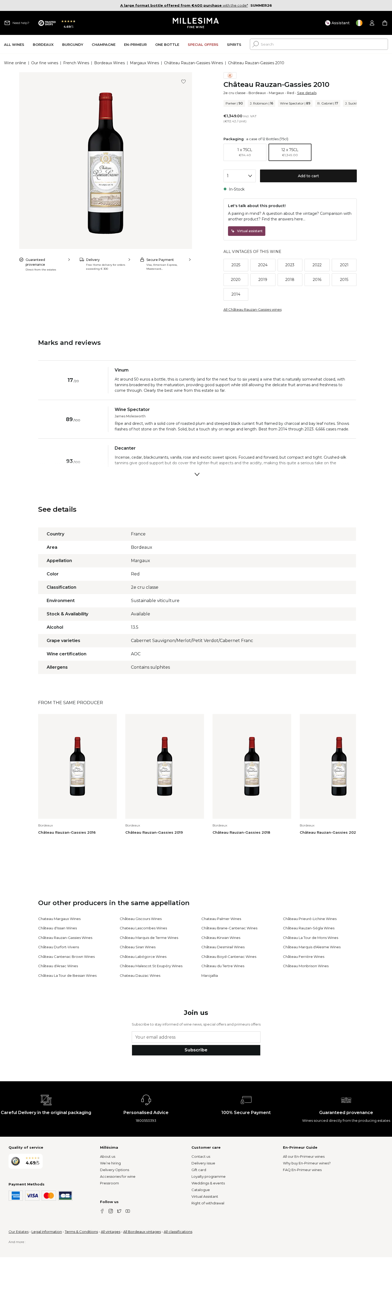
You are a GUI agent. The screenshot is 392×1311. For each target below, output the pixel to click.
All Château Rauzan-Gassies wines (252, 309)
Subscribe (196, 1049)
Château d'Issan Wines (57, 928)
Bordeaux (257, 93)
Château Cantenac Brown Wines (66, 956)
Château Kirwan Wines (220, 937)
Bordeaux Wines (109, 62)
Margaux (276, 93)
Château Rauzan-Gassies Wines (193, 62)
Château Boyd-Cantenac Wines (228, 956)
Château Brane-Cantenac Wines (229, 928)
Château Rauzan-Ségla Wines (308, 928)
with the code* (184, 5)
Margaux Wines (144, 62)
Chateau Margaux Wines (59, 919)
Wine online (15, 62)
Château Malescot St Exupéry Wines (151, 966)
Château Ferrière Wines (303, 956)
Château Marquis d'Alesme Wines (312, 947)
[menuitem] (14, 44)
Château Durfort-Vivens (58, 947)
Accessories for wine (117, 1176)
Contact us (200, 1156)
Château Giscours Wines (141, 919)
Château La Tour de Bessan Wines (67, 975)
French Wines (76, 62)
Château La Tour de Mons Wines (310, 937)
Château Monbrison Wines (306, 966)
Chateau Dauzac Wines (140, 975)
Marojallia (209, 975)
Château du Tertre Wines (222, 966)
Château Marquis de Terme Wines (149, 937)
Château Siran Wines (137, 947)
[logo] (196, 23)
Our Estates (19, 1231)
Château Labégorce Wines (143, 956)
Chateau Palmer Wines (221, 919)
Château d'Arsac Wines (58, 966)
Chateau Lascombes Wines (143, 928)
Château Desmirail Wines (223, 947)
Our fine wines (44, 62)
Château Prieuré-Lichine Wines (310, 919)
